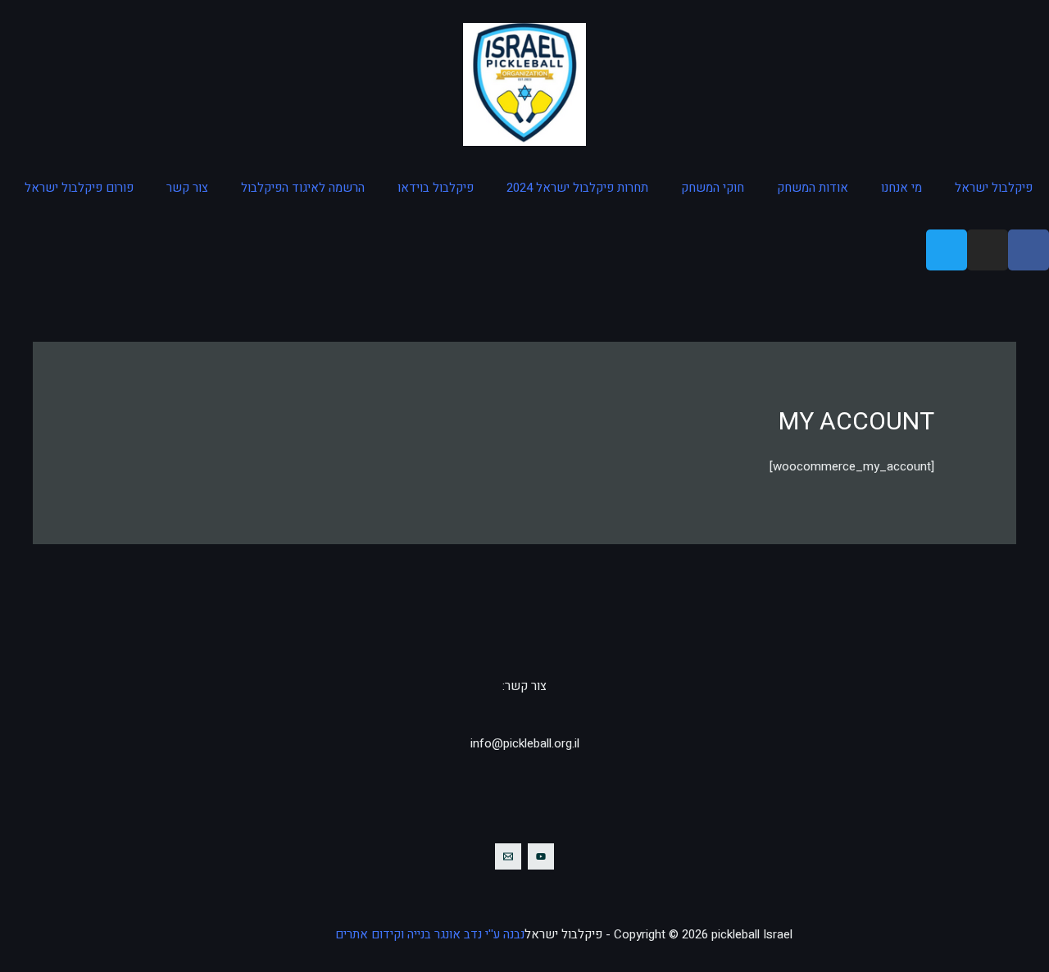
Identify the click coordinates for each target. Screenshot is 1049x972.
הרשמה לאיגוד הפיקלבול (303, 188)
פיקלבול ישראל (994, 188)
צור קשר (187, 188)
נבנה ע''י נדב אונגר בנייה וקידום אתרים (429, 934)
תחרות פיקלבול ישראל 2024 (577, 188)
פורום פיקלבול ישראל (79, 188)
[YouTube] (541, 856)
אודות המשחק (812, 188)
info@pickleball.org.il (524, 743)
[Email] (508, 856)
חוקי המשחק (712, 188)
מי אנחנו (901, 188)
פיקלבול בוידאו (435, 188)
